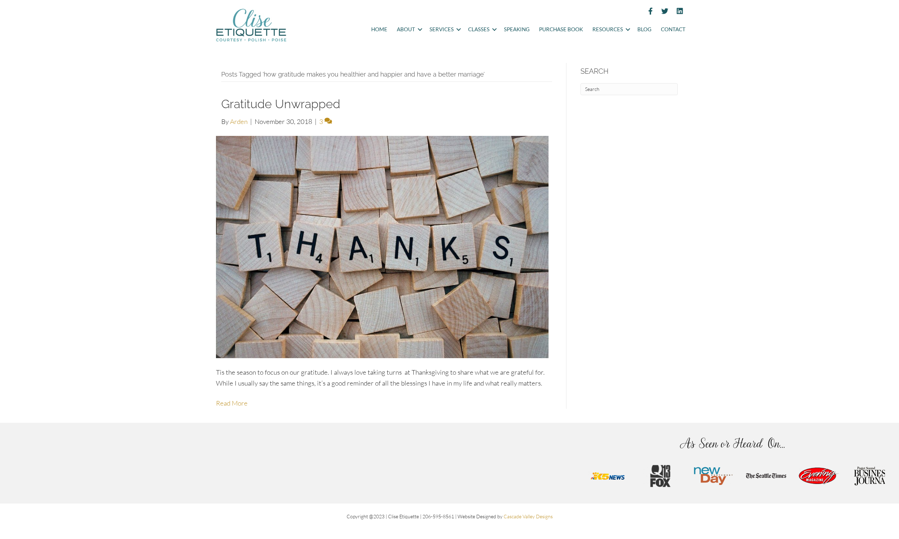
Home (379, 29)
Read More (232, 403)
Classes (479, 29)
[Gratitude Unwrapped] (382, 246)
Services (441, 29)
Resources (607, 29)
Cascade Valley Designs (528, 516)
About (406, 29)
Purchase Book (561, 29)
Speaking (517, 29)
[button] (420, 29)
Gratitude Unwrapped (280, 104)
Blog (644, 29)
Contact (673, 29)
